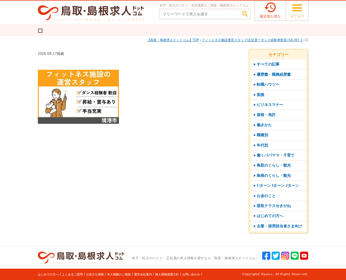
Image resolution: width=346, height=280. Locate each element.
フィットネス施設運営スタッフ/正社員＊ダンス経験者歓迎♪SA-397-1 (252, 40)
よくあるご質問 (72, 274)
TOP (174, 40)
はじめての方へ (48, 274)
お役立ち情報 (95, 274)
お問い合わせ (191, 274)
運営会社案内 (143, 274)
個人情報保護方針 (167, 274)
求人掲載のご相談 (119, 274)
